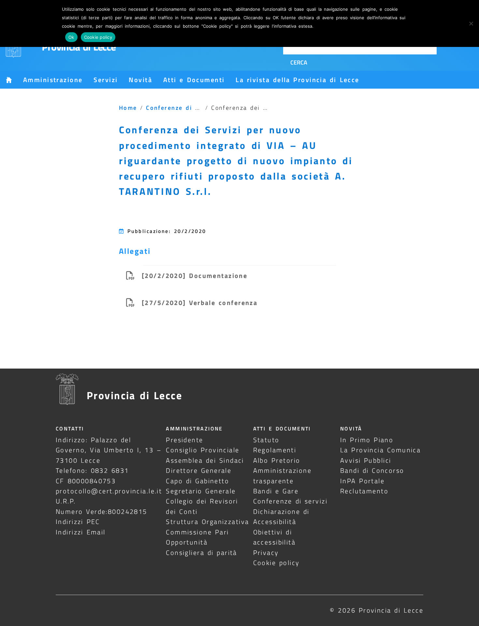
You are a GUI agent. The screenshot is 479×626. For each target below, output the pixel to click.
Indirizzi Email (81, 532)
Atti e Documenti (194, 80)
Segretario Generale (201, 491)
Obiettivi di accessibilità (274, 537)
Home (128, 107)
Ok (71, 37)
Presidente (184, 440)
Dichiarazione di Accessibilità (281, 516)
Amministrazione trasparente (282, 475)
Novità (140, 80)
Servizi (106, 80)
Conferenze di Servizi (181, 107)
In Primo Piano (367, 440)
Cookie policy (276, 563)
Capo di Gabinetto (197, 481)
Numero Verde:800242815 (101, 511)
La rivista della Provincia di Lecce (297, 80)
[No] (471, 23)
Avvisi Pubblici (365, 460)
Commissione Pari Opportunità (197, 537)
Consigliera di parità (201, 552)
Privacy (266, 552)
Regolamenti (275, 450)
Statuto (266, 440)
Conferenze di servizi (290, 501)
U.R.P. (66, 501)
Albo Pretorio (276, 460)
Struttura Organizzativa (207, 522)
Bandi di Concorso (372, 470)
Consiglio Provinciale (202, 450)
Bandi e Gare (276, 491)
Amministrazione (52, 80)
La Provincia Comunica (380, 450)
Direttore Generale (198, 470)
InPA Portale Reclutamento (364, 486)
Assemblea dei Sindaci (205, 460)
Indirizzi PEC (78, 522)
